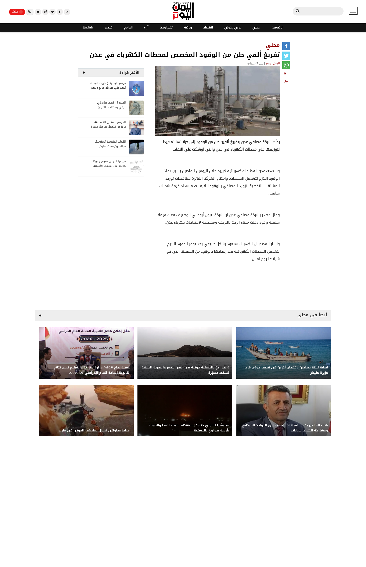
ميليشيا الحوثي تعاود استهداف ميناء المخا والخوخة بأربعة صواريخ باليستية (189, 428)
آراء (146, 27)
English (88, 27)
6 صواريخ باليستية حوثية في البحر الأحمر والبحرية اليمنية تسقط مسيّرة (185, 370)
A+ (286, 73)
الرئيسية (277, 27)
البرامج (128, 27)
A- (286, 81)
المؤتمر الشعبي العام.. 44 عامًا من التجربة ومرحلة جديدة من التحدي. (108, 127)
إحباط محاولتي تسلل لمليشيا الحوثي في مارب (94, 430)
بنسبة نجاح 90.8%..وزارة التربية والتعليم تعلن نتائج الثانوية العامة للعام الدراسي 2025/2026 (92, 370)
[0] (286, 47)
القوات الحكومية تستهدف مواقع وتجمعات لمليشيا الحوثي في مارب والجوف (110, 146)
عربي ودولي (232, 27)
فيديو (108, 27)
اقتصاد (208, 27)
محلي (256, 27)
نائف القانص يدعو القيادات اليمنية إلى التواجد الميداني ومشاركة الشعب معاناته (285, 428)
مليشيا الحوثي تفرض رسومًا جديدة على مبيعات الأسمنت (109, 163)
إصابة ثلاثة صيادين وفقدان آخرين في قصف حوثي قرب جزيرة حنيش (286, 370)
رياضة (188, 27)
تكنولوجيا (166, 27)
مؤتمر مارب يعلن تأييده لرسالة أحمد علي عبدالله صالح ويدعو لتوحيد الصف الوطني (108, 88)
